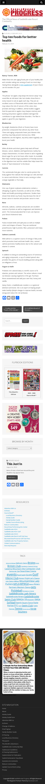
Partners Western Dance (20, 587)
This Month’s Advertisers (10, 744)
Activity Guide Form (8, 717)
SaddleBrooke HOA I (11, 529)
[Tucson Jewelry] (22, 419)
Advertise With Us (10, 508)
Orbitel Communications (12, 543)
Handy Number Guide (13, 520)
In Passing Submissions (10, 752)
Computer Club (33, 568)
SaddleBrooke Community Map (12, 747)
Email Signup (6, 729)
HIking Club (11, 578)
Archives (7, 511)
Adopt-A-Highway (11, 563)
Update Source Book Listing (15, 522)
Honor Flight (24, 578)
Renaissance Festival (28, 591)
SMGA (37, 599)
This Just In (14, 464)
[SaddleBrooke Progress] (22, 11)
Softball (11, 602)
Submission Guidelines (9, 750)
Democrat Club (14, 571)
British (37, 563)
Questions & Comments (10, 761)
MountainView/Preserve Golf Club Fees (17, 539)
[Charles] (22, 27)
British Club (14, 565)
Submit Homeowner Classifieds (12, 758)
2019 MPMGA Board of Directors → (32, 309)
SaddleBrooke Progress (21, 779)
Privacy (4, 770)
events (12, 574)
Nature (31, 584)
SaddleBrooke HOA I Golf (12, 532)
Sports (19, 602)
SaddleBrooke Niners (15, 596)
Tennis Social (26, 609)
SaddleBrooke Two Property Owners (16, 541)
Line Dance (10, 581)
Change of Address (8, 726)
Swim (20, 606)
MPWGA (24, 583)
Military (16, 581)
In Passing (5, 735)
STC (16, 605)
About (4, 711)
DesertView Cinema (28, 571)
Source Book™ (9, 513)
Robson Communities (11, 525)
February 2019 (16, 33)
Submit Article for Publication (11, 755)
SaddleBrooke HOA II (11, 534)
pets (33, 587)
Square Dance (27, 603)
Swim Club (27, 605)
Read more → (12, 477)
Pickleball (16, 590)
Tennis (18, 608)
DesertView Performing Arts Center (15, 527)
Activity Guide (10, 518)
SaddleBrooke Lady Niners (22, 593)
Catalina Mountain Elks (15, 568)
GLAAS (29, 574)
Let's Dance (35, 578)
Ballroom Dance (21, 563)
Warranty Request (10, 546)
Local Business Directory (14, 515)
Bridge (31, 562)
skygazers (30, 600)
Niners (37, 584)
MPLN (16, 583)
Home (4, 708)
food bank (21, 575)
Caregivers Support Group (29, 566)
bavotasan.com (33, 781)
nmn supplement (26, 85)
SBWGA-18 (21, 599)
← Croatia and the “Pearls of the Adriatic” (10, 309)
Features (7, 33)
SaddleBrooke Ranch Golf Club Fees (16, 536)
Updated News (13, 460)
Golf (35, 574)
